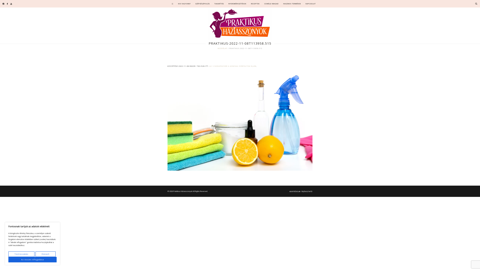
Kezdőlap (222, 48)
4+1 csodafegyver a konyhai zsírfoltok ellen (232, 66)
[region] (32, 243)
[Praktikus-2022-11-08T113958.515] (240, 122)
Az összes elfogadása (32, 259)
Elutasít (46, 254)
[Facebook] (7, 4)
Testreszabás (21, 254)
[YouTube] (11, 4)
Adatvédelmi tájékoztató (301, 191)
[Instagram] (3, 4)
